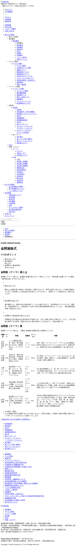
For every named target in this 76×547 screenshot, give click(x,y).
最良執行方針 (9, 471)
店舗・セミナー (10, 520)
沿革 (10, 205)
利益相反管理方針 (11, 473)
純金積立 (8, 426)
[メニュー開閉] (5, 14)
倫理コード (9, 469)
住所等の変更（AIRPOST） (14, 494)
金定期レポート (10, 449)
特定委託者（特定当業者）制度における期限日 (21, 483)
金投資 (7, 234)
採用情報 (8, 25)
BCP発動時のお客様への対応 (15, 500)
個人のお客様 (9, 35)
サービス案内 (9, 511)
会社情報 (8, 193)
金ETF (7, 428)
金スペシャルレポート (13, 446)
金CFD (7, 434)
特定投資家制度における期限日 (16, 481)
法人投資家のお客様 (16, 186)
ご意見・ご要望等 (11, 489)
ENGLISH (8, 27)
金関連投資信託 (10, 432)
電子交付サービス (11, 502)
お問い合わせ (9, 31)
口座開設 (8, 19)
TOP (6, 228)
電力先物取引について (17, 188)
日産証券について (15, 195)
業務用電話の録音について (14, 485)
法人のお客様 (9, 184)
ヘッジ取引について (16, 191)
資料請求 (8, 21)
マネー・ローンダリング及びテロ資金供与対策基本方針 (24, 496)
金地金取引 (9, 423)
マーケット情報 (10, 514)
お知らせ (8, 214)
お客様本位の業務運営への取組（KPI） (19, 467)
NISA (10, 145)
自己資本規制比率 (15, 209)
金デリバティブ (10, 436)
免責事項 (8, 492)
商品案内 (8, 232)
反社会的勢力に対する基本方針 (16, 462)
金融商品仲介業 (10, 498)
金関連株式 (9, 430)
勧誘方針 (8, 458)
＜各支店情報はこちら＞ (43, 532)
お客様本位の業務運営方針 (14, 464)
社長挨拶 (12, 203)
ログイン (8, 17)
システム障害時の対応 (13, 487)
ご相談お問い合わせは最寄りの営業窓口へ (16, 419)
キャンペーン (9, 216)
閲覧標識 (8, 477)
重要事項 (8, 454)
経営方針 (12, 199)
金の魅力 (8, 442)
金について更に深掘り (13, 444)
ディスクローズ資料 (16, 207)
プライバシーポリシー (13, 460)
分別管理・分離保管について (15, 479)
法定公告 (12, 211)
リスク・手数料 (10, 29)
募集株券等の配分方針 (13, 475)
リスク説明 (9, 456)
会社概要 (12, 201)
